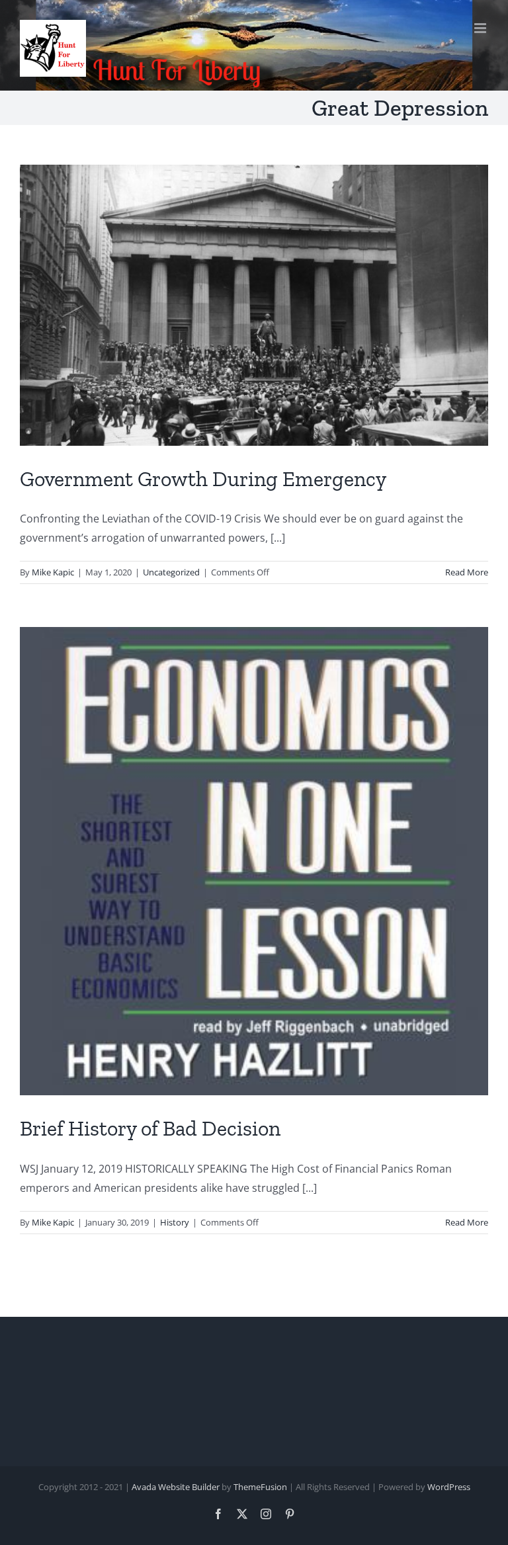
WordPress (448, 1487)
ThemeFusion (260, 1487)
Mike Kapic (53, 572)
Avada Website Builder (176, 1487)
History (174, 1222)
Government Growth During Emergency (203, 478)
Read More (466, 572)
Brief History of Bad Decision (150, 1128)
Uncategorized (171, 572)
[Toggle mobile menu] (481, 28)
